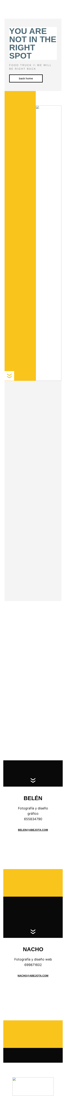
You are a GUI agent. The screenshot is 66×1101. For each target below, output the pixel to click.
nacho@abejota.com (33, 975)
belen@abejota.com (33, 829)
